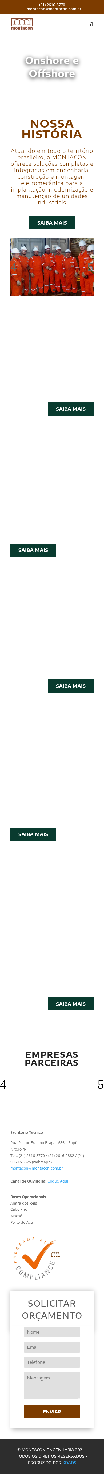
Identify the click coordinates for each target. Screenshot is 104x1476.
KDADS (69, 1462)
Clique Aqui (57, 1181)
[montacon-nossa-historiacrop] (52, 294)
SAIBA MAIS (52, 223)
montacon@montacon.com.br (36, 1168)
